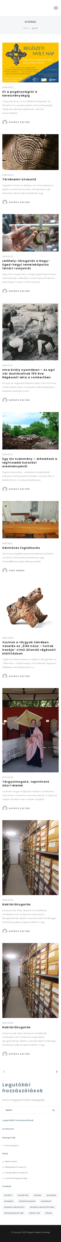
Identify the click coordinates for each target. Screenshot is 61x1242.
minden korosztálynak (42, 1207)
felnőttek (23, 1195)
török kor (34, 1213)
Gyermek (8, 1201)
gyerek (37, 1195)
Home (25, 28)
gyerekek (51, 1195)
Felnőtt (8, 1195)
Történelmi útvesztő (19, 179)
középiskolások (27, 1201)
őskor (49, 1213)
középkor (46, 1201)
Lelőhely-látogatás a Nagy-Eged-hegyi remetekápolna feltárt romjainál (26, 264)
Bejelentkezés (11, 1161)
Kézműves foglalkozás (21, 548)
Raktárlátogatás (16, 904)
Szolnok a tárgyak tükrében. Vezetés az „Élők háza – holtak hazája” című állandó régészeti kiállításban (29, 647)
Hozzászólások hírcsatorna (16, 1173)
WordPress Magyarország (16, 1178)
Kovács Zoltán (19, 122)
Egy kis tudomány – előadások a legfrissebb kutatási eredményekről (29, 462)
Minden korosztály (14, 1207)
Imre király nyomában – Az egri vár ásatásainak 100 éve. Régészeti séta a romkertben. (28, 373)
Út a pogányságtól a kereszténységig (19, 93)
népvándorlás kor (14, 1213)
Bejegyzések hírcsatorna (15, 1167)
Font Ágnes (17, 570)
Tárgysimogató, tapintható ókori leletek (25, 783)
